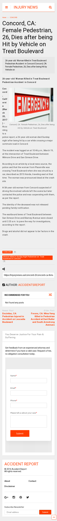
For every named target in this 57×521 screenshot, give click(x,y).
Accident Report (21, 464)
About (7, 481)
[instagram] (14, 497)
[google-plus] (6, 497)
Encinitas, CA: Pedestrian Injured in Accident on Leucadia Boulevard (13, 317)
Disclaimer (9, 486)
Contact (32, 481)
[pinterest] (20, 497)
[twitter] (27, 497)
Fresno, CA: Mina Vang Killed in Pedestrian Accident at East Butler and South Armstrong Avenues (43, 319)
